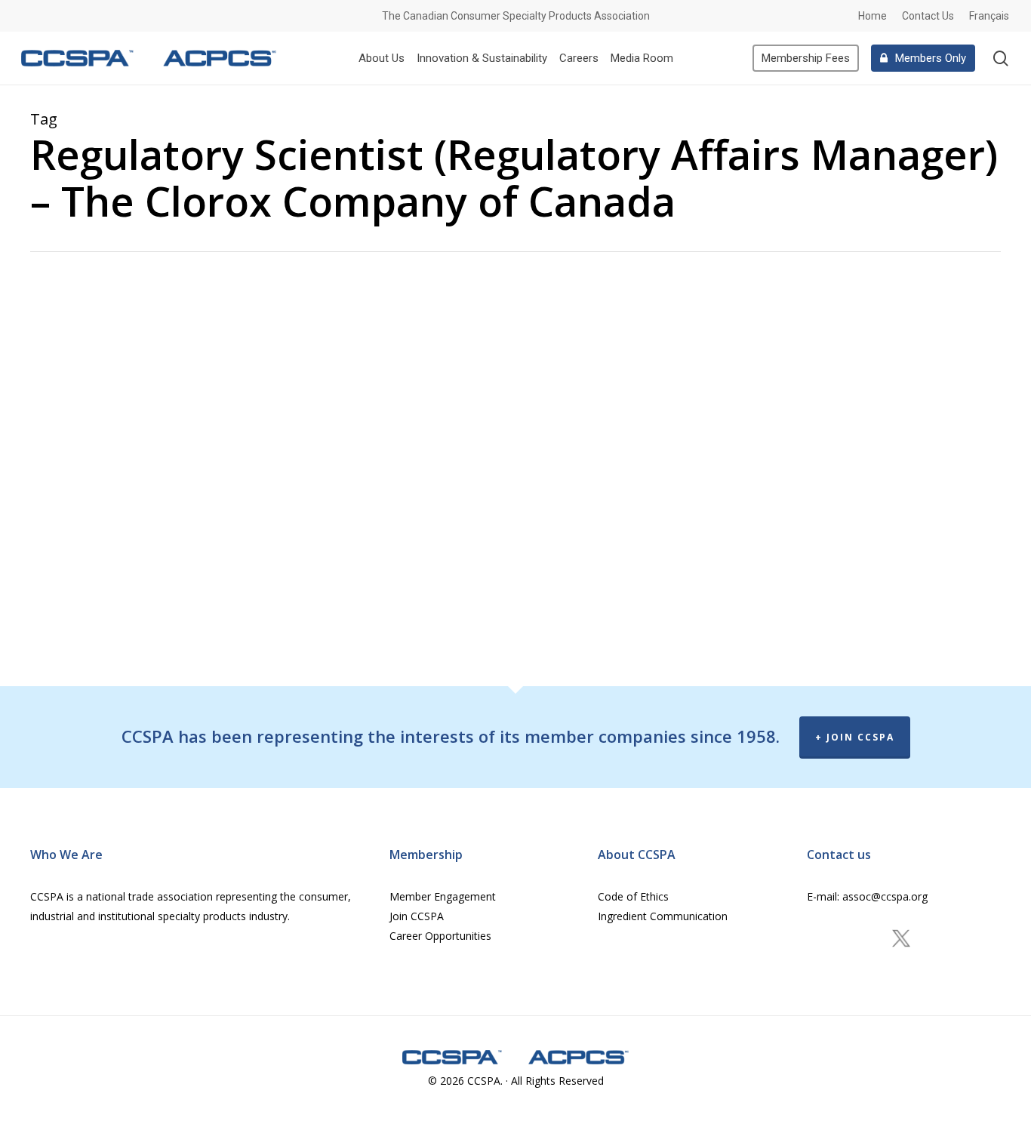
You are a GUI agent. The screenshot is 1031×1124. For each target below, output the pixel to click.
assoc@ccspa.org (883, 896)
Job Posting (145, 367)
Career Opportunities (440, 935)
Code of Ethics (633, 896)
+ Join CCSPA (854, 737)
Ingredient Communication (663, 916)
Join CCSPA (416, 916)
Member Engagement (442, 896)
